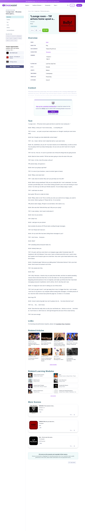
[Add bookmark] (74, 415)
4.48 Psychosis (42, 441)
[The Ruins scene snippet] (33, 410)
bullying (19, 38)
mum (7, 38)
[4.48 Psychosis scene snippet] (33, 442)
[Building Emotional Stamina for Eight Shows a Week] (34, 336)
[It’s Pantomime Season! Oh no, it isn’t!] (34, 351)
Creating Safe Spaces (63, 385)
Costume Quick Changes (38, 385)
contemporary (18, 36)
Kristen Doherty (34, 26)
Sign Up (53, 111)
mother (11, 38)
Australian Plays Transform (63, 324)
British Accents (36, 380)
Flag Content (72, 462)
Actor (60, 374)
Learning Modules (10, 30)
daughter (15, 38)
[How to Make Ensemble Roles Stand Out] (46, 336)
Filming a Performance (38, 390)
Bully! (33, 11)
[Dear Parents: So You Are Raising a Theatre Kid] (72, 336)
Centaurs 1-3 (42, 407)
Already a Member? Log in (53, 113)
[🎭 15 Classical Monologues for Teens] (59, 351)
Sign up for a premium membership (46, 106)
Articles (8, 27)
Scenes (29, 11)
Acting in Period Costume (38, 374)
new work (13, 36)
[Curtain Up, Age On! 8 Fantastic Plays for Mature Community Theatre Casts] (59, 336)
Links (8, 24)
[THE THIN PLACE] (7, 53)
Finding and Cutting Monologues (66, 390)
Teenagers (32, 21)
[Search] (67, 5)
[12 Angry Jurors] (7, 62)
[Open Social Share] (40, 30)
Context (8, 19)
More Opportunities (15, 66)
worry (16, 40)
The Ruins (41, 409)
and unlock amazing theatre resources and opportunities (42, 1)
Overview (9, 16)
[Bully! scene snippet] (33, 426)
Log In (72, 5)
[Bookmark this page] (36, 30)
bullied (7, 40)
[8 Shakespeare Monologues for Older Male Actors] (72, 351)
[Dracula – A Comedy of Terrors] (7, 57)
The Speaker (42, 439)
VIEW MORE (53, 364)
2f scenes (8, 36)
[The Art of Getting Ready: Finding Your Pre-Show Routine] (46, 351)
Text (7, 22)
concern (11, 40)
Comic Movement (62, 380)
